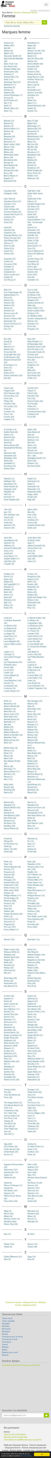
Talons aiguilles (8, 1321)
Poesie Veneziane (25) (13, 913)
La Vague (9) (9, 633)
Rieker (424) (32, 970)
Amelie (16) (32, 69)
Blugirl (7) (31, 157)
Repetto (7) (32, 965)
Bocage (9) (8, 162)
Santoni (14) (9, 1016)
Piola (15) (8, 906)
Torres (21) (32, 1121)
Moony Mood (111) (12, 771)
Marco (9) (31, 711)
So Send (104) (33, 1048)
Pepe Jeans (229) (11, 890)
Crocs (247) (32, 274)
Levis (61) (31, 662)
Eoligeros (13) (33, 365)
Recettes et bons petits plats (15, 1437)
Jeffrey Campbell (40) (36, 545)
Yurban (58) (32, 1246)
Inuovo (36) (32, 522)
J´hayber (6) (9, 563)
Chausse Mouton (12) (13, 235)
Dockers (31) (9, 310)
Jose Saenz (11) (11, 556)
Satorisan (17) (10, 1019)
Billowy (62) (8, 149)
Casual (5, 1344)
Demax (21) (9, 300)
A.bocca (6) (8, 42)
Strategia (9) (9, 1066)
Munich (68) (9, 787)
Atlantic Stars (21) (11, 108)
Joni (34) (31, 553)
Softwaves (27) (10, 1053)
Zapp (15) (31, 1256)
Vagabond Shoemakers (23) (13, 1165)
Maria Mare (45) (10, 716)
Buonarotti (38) (10, 181)
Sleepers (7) (9, 1048)
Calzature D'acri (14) (12, 201)
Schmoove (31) (10, 1022)
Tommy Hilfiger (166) (36, 1113)
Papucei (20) (9, 874)
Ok (42, 1454)
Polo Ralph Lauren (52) (37, 916)
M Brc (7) (8, 701)
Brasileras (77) (33, 167)
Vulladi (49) (32, 1201)
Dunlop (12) (9, 326)
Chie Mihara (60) (11, 240)
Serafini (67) (32, 1032)
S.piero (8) (31, 996)
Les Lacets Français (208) (12, 658)
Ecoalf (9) (8, 341)
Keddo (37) (32, 589)
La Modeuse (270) (35, 625)
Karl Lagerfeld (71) (11, 584)
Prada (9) (31, 921)
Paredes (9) (9, 877)
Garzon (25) (9, 439)
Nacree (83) (9, 802)
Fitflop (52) (8, 401)
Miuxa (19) (8, 755)
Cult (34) (31, 277)
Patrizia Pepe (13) (11, 882)
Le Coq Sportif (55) (35, 644)
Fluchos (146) (9, 403)
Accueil (17, 12)
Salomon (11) (9, 1006)
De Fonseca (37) (34, 297)
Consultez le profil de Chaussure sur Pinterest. (21, 1365)
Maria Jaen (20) (34, 714)
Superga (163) (33, 1074)
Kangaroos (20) (33, 576)
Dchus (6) (8, 297)
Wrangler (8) (32, 1221)
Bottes (4, 1349)
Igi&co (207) (32, 509)
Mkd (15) (31, 758)
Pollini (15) (8, 916)
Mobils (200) (32, 761)
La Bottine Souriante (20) (12, 621)
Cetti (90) (8, 227)
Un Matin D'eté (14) (35, 1146)
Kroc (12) (31, 607)
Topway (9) (8, 1121)
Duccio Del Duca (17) (13, 323)
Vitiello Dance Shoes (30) (12, 1197)
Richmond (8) (9, 970)
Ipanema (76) (9, 525)
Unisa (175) (32, 1149)
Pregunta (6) (9, 924)
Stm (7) (7, 1064)
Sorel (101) (32, 1053)
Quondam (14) (33, 939)
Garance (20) (9, 437)
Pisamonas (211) (34, 906)
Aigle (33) (31, 48)
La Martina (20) (10, 625)
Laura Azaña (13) (34, 638)
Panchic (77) (9, 869)
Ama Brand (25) (10, 66)
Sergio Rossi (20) (11, 1037)
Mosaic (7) (8, 776)
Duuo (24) (31, 326)
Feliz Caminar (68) (11, 393)
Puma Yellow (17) (11, 929)
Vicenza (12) (32, 1185)
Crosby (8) (8, 277)
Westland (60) (33, 1213)
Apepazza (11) (10, 84)
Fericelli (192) (33, 395)
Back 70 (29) (32, 120)
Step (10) (8, 1058)
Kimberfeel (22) (33, 602)
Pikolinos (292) (10, 900)
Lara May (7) (9, 638)
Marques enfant (29, 1305)
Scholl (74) (31, 1022)
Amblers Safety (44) (12, 69)
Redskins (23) (9, 954)
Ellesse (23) (9, 349)
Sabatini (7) (8, 998)
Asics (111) (32, 103)
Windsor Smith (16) (12, 1218)
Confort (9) (8, 261)
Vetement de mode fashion (15, 1434)
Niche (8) (31, 818)
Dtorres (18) (32, 321)
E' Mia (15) (31, 378)
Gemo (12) (31, 445)
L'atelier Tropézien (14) (37, 688)
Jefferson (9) (9, 545)
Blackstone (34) (33, 154)
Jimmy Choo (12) (34, 548)
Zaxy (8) (30, 1259)
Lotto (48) (8, 677)
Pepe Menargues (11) (36, 890)
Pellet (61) (31, 887)
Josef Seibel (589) (34, 556)
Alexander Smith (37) (12, 56)
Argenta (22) (9, 92)
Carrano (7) (32, 211)
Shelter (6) (31, 1037)
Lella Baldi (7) (33, 651)
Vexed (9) (8, 1182)
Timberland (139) (11, 1110)
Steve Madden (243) (35, 1061)
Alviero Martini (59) (35, 63)
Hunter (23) (32, 497)
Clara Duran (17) (34, 245)
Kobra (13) (8, 605)
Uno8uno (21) (33, 1151)
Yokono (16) (32, 1244)
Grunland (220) (33, 466)
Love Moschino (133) (12, 680)
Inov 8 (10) (8, 520)
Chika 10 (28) (33, 240)
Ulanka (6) (31, 1144)
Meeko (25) (8, 727)
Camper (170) (10, 204)
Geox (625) (32, 447)
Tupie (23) (31, 1131)
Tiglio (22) (31, 1107)
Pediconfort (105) (11, 885)
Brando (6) (31, 165)
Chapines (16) (10, 232)
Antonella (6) (32, 82)
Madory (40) (32, 703)
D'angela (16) (33, 329)
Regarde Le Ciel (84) (36, 959)
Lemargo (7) (9, 654)
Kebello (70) (9, 589)
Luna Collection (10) (35, 685)
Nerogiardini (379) (34, 812)
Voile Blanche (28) (34, 1195)
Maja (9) (30, 706)
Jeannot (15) (9, 543)
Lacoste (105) (33, 633)
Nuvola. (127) (33, 828)
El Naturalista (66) (34, 344)
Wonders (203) (10, 1221)
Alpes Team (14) (11, 63)
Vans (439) (31, 1172)
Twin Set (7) (9, 1134)
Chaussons (6, 1341)
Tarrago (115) (33, 1089)
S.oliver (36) (9, 996)
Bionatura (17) (33, 152)
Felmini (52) (32, 393)
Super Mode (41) (34, 1071)
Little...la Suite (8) (34, 667)
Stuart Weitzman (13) (36, 1066)
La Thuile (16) (33, 631)
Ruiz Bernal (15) (10, 986)
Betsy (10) (31, 141)
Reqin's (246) (33, 967)
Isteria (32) (31, 527)
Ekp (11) (7, 344)
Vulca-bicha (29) (10, 1201)
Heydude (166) (10, 489)
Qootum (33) (9, 939)
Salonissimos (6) (34, 1006)
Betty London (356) (12, 144)
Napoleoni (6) (33, 805)
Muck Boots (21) (34, 784)
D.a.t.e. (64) (32, 289)
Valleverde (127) (11, 1169)
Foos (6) (7, 409)
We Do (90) (8, 1213)
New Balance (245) (12, 815)
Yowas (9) (8, 1246)
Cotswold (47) (9, 271)
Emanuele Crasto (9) (36, 352)
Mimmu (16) (9, 750)
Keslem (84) (32, 594)
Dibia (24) (31, 305)
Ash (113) (8, 103)
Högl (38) (31, 499)
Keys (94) (8, 597)
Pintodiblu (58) (33, 903)
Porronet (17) (9, 921)
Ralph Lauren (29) (11, 949)
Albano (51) (9, 53)
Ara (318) (31, 87)
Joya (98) (31, 558)
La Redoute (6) (10, 628)
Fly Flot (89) (32, 403)
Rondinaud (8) (33, 980)
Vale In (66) (32, 1164)
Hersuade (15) (33, 486)
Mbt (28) (7, 724)
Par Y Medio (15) (34, 874)
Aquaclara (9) (9, 87)
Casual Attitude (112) (36, 219)
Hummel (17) (9, 497)
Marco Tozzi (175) (11, 714)
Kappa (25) (8, 581)
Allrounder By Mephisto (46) (13, 59)
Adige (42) (31, 45)
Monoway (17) (10, 768)
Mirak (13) (8, 753)
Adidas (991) (9, 45)
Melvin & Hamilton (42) (13, 734)
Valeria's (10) (32, 1167)
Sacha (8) (8, 1001)
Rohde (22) (8, 980)
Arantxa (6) (8, 90)
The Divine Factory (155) (35, 1098)
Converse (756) (10, 264)
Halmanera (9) (33, 481)
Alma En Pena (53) (35, 58)
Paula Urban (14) (34, 882)
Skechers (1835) (11, 1045)
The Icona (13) (33, 1102)
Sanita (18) (32, 1014)
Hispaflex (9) (9, 491)
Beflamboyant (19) (35, 136)
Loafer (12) (8, 672)
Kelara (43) (32, 592)
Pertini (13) (32, 893)
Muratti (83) (32, 787)
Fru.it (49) (31, 416)
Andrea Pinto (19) (11, 76)
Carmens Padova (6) (12, 211)
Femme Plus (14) (11, 395)
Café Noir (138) (33, 190)
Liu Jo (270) (9, 670)
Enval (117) (32, 362)
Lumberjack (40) (11, 685)
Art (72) (30, 97)
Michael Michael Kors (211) (36, 744)
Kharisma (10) (10, 600)
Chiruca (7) (8, 243)
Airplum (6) (8, 50)
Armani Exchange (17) (13, 95)
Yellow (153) (9, 1244)
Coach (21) (8, 251)
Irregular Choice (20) (36, 525)
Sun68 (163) (9, 1071)
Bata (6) (7, 133)
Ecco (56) (31, 338)
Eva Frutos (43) (33, 372)
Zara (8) (7, 1259)
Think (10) (8, 1107)
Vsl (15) (30, 1198)
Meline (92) (8, 729)
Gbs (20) (31, 442)
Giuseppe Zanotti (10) (36, 458)
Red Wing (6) (32, 952)
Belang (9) (8, 139)
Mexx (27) (8, 742)
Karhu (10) (31, 581)
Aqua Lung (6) (33, 84)
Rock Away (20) (10, 978)
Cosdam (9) (9, 269)
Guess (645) (9, 468)
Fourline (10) (9, 411)
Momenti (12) (33, 766)
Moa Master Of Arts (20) (12, 762)
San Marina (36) (34, 1009)
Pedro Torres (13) (11, 887)
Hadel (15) (31, 478)
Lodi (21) (31, 672)
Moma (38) (8, 766)
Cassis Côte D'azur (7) (13, 214)
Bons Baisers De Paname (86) (11, 166)
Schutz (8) (8, 1024)
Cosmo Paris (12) (34, 269)
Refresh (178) (33, 957)
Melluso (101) (33, 732)
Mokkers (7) (32, 763)
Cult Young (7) (10, 279)
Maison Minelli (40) (12, 706)
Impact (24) (8, 517)
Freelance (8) (33, 414)
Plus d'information (26, 1456)
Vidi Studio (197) (11, 1190)
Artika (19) (31, 100)
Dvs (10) (7, 329)
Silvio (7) (31, 1043)
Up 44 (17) (8, 1154)
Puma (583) (32, 927)
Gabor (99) (32, 429)
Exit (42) (7, 378)
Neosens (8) (9, 812)
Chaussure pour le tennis (12, 1336)
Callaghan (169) (10, 193)
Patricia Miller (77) (34, 879)
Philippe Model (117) (12, 895)
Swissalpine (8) (33, 1079)
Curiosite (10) (33, 279)
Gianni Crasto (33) (35, 453)
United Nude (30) (11, 1151)
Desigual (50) (33, 300)
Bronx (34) (8, 173)
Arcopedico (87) (34, 90)
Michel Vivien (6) (11, 748)
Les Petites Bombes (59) (35, 658)
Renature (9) (9, 965)
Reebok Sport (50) (11, 957)
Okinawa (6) (32, 838)
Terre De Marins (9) (12, 1094)
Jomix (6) (31, 550)
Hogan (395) (32, 494)
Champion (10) (33, 230)
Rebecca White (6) (11, 952)
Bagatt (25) (32, 123)
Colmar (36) (9, 253)
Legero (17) (9, 651)
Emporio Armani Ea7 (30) (12, 361)
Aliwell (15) (31, 56)
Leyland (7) (32, 664)
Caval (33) (8, 222)
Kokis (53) (31, 605)
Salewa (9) (31, 1003)
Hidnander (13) (33, 489)
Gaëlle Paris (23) (11, 432)
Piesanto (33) (33, 898)
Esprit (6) (8, 370)
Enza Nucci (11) (10, 365)
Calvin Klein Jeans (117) (35, 194)
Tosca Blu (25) (33, 1123)
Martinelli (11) (9, 722)
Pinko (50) (31, 900)
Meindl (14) (32, 727)
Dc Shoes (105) (33, 295)
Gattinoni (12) (33, 439)
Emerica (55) (32, 354)
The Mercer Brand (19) (13, 1105)
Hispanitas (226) (34, 491)
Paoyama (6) (9, 872)
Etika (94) (31, 370)
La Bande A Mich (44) (36, 617)
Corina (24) (32, 266)
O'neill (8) (8, 838)
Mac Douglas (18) (34, 701)
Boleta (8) (31, 162)
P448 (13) (8, 861)
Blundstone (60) (10, 160)
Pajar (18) (8, 864)
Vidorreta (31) (33, 1190)
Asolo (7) (7, 105)
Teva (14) (31, 1094)
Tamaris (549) (10, 1089)
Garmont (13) (33, 437)
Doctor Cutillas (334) (35, 310)
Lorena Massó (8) (11, 675)
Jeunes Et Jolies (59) (12, 548)
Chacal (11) (32, 227)
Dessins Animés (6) (35, 302)
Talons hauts (7, 1318)
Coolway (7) (9, 266)
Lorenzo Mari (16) (34, 675)
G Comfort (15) (10, 429)
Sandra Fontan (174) (36, 1011)
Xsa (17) (7, 1234)
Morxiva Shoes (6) (35, 774)
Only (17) (31, 843)
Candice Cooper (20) (36, 204)
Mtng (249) (8, 784)
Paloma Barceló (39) (12, 866)
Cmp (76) (31, 248)
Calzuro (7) (32, 201)
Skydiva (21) (32, 1045)
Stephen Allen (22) (11, 1061)
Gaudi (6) (8, 442)
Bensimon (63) (33, 139)
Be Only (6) (32, 133)
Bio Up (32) (32, 149)
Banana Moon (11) (11, 128)
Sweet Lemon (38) (11, 1079)
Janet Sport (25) (34, 537)
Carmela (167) (33, 209)
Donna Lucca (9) (11, 313)
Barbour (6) (8, 131)
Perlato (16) (9, 893)
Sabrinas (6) (32, 998)
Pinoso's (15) (9, 903)
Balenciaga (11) (34, 126)
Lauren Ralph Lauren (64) (13, 645)
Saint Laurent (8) (11, 1003)
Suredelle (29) (10, 1077)
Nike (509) (31, 820)
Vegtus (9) (8, 1175)
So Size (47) (9, 1050)
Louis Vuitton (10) (34, 677)
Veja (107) (31, 1175)
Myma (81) (8, 792)
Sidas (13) (31, 1040)
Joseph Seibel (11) (11, 558)
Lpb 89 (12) (9, 683)
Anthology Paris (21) (12, 82)
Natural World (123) (12, 807)
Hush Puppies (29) (11, 499)
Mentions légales (16, 1450)
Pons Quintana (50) (35, 919)
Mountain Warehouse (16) (36, 780)
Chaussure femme (29, 12)
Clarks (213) (9, 248)
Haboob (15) (9, 478)
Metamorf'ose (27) (11, 740)
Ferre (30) (8, 398)
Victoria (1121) (33, 1188)
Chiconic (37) (32, 238)
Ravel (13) (31, 949)
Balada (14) (9, 126)
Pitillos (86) (32, 908)
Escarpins (6, 1331)
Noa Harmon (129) (35, 823)
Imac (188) (31, 514)
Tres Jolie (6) (9, 1126)
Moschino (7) (32, 776)
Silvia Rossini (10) (11, 1043)
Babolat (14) (9, 120)
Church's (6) (32, 243)
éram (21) (8, 367)
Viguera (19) (9, 1193)
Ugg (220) (8, 1144)
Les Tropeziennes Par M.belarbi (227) (13, 663)
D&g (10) (7, 289)
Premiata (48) (33, 924)
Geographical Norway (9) (13, 449)
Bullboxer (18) (33, 178)
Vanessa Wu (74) (11, 1172)
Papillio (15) (32, 872)
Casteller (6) (32, 217)
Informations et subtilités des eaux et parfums (23, 1439)
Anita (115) (8, 79)
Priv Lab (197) (10, 927)
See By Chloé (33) (35, 1027)
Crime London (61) (12, 274)
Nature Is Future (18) (36, 807)
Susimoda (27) (33, 1077)
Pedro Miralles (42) (35, 885)
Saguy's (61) (32, 1001)
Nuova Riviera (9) (11, 828)
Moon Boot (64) (33, 768)
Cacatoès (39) (10, 190)
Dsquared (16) (10, 321)
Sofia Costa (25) (34, 1050)
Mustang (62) (9, 789)
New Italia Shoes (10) (36, 815)
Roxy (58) (31, 983)
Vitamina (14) (33, 1193)
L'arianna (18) (10, 688)
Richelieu (6, 1326)
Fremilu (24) (9, 416)
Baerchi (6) (8, 123)
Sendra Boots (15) (11, 1032)
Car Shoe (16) (33, 206)
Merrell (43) (32, 737)
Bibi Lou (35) (32, 144)
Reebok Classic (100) (36, 954)
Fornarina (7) (32, 409)
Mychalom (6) (33, 789)
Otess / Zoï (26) (10, 849)
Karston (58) (32, 584)
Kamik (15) (8, 576)
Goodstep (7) (9, 463)
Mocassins (6, 1328)
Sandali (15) (9, 1011)
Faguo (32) (8, 388)
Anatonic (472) (33, 71)
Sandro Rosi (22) (11, 1014)
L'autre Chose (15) (11, 691)
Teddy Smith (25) (34, 1092)
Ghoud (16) (32, 450)
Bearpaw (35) (9, 136)
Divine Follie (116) (34, 308)
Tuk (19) (7, 1131)
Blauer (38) (8, 157)
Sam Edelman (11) (11, 1009)
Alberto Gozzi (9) (34, 53)
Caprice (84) (9, 206)
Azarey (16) (32, 110)
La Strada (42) (10, 631)
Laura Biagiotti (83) (12, 641)
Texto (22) (8, 1097)
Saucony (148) (33, 1019)
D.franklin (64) (33, 292)
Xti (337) (31, 1234)
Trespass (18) (33, 1126)
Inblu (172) (31, 517)
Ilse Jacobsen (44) (11, 514)
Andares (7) (9, 74)
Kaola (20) (8, 579)
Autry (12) (8, 110)
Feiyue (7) (31, 390)
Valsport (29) (32, 1169)
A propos (5, 1450)
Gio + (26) (31, 455)
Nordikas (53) (9, 825)
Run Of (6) (31, 986)
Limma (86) (8, 667)
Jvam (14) (31, 561)
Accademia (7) (33, 42)
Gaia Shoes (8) (33, 432)
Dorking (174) (33, 313)
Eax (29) (7, 338)
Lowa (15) (31, 680)
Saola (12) (31, 1016)
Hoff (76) (7, 494)
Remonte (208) (33, 962)
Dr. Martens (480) (34, 315)
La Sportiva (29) (34, 628)
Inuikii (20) (8, 522)
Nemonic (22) (33, 810)
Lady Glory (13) (10, 636)
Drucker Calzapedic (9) (37, 318)
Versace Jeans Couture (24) (37, 1178)
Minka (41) (31, 750)
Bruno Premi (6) (34, 173)
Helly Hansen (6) (11, 486)
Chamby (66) (9, 230)
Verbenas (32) (10, 1177)
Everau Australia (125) (13, 375)
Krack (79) (8, 607)
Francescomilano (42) (36, 411)
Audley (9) (31, 108)
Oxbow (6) (31, 849)
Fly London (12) (10, 406)
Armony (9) (8, 97)
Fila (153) (31, 398)
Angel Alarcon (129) (35, 76)
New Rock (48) (10, 818)
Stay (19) (31, 1056)
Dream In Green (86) (12, 318)
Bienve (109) (9, 147)
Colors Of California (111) (35, 254)
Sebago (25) (32, 1024)
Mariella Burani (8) (11, 719)
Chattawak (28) (33, 232)
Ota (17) (30, 846)
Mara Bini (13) (10, 711)
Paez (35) (31, 861)
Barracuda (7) (33, 131)
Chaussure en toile (10, 1339)
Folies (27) (31, 406)
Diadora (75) (9, 305)
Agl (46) (7, 48)
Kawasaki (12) (33, 586)
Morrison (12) (9, 774)
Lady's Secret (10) (35, 636)
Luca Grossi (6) (33, 683)
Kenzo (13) (8, 594)
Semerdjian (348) (34, 1030)
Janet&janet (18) (11, 540)
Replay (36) (9, 967)
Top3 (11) (31, 1118)
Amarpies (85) (33, 66)
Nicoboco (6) (9, 820)
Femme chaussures (40, 11)
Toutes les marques (13, 1302)
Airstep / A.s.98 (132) (36, 50)
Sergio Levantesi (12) (13, 1035)
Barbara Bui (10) (34, 128)
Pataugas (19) (10, 879)
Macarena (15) (10, 703)
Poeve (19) (32, 913)
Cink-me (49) (9, 245)
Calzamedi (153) (34, 198)
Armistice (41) (33, 95)
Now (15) (31, 825)
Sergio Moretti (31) (35, 1035)
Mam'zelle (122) (34, 708)
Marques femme (30, 1302)
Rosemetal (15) (10, 983)
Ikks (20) (31, 512)
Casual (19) (9, 219)
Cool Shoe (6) (33, 264)
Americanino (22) (11, 71)
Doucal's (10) (9, 315)
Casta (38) (31, 214)
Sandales (6, 1323)
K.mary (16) (32, 574)
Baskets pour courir (10, 1352)
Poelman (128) (33, 911)
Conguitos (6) (33, 261)
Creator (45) (32, 271)
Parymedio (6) (33, 877)
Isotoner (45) (9, 527)
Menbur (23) (32, 734)
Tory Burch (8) (10, 1123)
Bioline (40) (8, 152)
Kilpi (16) (7, 602)
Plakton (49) (9, 911)
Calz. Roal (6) (9, 198)
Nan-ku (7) (31, 802)
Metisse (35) (32, 740)
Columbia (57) (10, 258)
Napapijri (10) (9, 805)
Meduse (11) (32, 724)
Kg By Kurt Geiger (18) (36, 597)
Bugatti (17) (9, 178)
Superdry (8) (9, 1074)
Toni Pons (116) (10, 1118)
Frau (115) (8, 414)
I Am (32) (8, 509)
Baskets (5, 1355)
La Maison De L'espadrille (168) (34, 621)
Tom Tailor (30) (10, 1113)
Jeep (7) (30, 543)
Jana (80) (8, 537)
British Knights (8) (34, 170)
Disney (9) (8, 308)
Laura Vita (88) (33, 641)
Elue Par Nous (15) (35, 349)
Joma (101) (8, 550)
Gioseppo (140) (10, 458)
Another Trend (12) (35, 79)
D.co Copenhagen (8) (13, 292)
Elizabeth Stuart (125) (36, 346)
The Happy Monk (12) (13, 1102)
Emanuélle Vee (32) (12, 354)
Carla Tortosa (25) (11, 209)
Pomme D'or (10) (11, 919)
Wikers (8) (8, 1216)
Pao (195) (31, 869)
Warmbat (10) (33, 1211)
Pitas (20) (8, 908)
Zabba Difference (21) (13, 1256)
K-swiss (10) (9, 574)
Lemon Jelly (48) (34, 654)
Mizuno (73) (32, 755)
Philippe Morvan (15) (36, 895)
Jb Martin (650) (33, 540)
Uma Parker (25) (11, 1146)
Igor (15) (7, 512)
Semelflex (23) (10, 1030)
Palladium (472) (34, 864)
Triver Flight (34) (11, 1128)
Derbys (5, 1334)
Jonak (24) (8, 553)
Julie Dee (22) (10, 561)
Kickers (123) (32, 600)
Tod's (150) (32, 1110)
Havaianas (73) (10, 483)
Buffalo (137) (32, 175)
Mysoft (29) (32, 792)
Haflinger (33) (9, 481)
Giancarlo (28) (10, 453)
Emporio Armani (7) (35, 357)
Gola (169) (31, 460)
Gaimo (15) (8, 434)
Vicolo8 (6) (8, 1188)
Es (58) (30, 367)
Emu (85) (31, 359)
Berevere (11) (9, 141)
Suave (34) (32, 1069)
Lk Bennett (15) (33, 670)
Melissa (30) (32, 729)
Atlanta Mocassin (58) (36, 105)
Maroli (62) (31, 719)
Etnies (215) (9, 372)
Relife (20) (8, 962)
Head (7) (31, 483)
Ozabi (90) (8, 851)
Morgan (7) (32, 771)
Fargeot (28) (9, 390)
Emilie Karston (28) (12, 357)
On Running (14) (11, 843)
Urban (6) (31, 1154)
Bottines (5, 1347)
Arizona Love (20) (34, 92)
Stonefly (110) (33, 1064)
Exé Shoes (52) (33, 375)
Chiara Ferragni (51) (12, 238)
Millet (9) (31, 748)
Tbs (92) (7, 1092)
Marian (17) (32, 716)
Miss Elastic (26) (34, 753)
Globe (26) (8, 460)
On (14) (30, 841)
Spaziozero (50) (10, 1056)
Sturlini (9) (8, 1069)
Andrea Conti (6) (34, 74)
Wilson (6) (31, 1216)
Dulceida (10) (33, 323)
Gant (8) (30, 434)
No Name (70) (10, 823)
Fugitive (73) (9, 419)
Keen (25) (8, 592)
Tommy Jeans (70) (11, 1115)
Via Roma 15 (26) (34, 1182)
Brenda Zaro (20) (11, 170)
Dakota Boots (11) (11, 295)
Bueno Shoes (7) (11, 175)
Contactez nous (28, 1450)
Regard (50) (9, 959)
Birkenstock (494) (11, 154)
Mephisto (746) (10, 737)
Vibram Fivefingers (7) (13, 1185)
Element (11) (9, 346)
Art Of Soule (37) (11, 100)
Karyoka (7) (9, 586)
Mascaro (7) (32, 722)
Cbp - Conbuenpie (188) (35, 223)
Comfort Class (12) (35, 258)
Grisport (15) (32, 463)
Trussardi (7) (32, 1128)
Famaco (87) (32, 388)
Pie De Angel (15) (11, 898)
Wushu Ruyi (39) (11, 1224)
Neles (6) (8, 810)
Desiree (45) (9, 302)
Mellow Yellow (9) (11, 732)
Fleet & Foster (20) (35, 401)
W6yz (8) (7, 1211)
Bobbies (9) (32, 160)
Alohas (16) (32, 61)
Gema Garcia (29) (11, 445)
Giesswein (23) (10, 455)
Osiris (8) (8, 846)
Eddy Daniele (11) (34, 341)
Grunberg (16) (10, 466)
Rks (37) (7, 973)
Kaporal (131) (33, 579)
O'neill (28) (31, 851)
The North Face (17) (35, 1105)
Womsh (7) (32, 1218)
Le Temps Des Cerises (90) (36, 647)
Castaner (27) (9, 217)
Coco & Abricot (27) (35, 251)
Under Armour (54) (12, 1149)
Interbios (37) (33, 520)
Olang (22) (8, 841)
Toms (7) (31, 1115)
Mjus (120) (8, 758)
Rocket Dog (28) (34, 978)
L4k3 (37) (8, 617)
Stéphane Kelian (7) (35, 1058)
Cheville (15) (32, 235)
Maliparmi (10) (10, 708)
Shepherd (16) (10, 1040)
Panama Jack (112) (35, 866)
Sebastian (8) (9, 1027)
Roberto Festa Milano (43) (36, 974)
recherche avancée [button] (12, 26)
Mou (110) (8, 779)
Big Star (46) (32, 147)
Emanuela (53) (10, 352)
